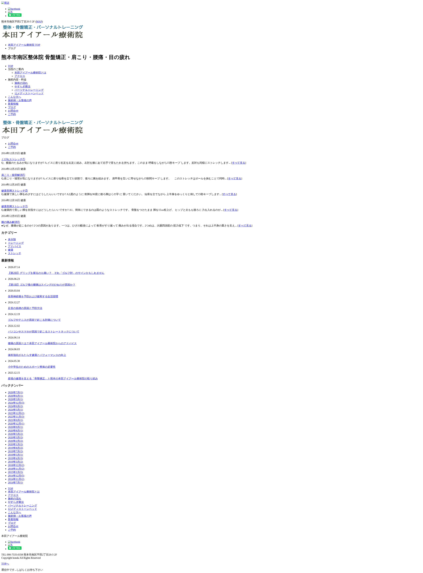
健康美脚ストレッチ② (14, 190)
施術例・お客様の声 (20, 100)
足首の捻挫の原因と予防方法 (25, 308)
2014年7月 (15, 482)
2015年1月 (15, 472)
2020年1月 (15, 444)
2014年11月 (16, 479)
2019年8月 (15, 447)
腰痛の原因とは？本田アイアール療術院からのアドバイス (42, 343)
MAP (39, 21)
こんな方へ (14, 96)
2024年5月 (15, 409)
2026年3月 (15, 399)
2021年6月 (15, 420)
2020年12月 (16, 423)
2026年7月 (15, 392)
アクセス (20, 76)
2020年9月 (15, 427)
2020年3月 (15, 437)
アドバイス (14, 246)
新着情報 (13, 103)
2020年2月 (15, 441)
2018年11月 (16, 468)
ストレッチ (14, 253)
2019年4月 (15, 458)
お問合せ (13, 110)
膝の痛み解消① (10, 222)
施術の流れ (21, 83)
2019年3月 (15, 461)
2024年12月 (16, 402)
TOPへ (5, 563)
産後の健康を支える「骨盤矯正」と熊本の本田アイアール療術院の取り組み (53, 378)
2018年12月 (16, 465)
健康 (10, 249)
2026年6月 (15, 395)
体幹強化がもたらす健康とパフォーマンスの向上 (37, 355)
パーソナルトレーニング (29, 90)
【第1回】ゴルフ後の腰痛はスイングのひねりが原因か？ (41, 284)
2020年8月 (15, 430)
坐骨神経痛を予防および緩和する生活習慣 (33, 296)
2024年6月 (15, 406)
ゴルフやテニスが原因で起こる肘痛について (34, 319)
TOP (10, 66)
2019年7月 (15, 451)
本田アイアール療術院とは (30, 72)
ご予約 (12, 114)
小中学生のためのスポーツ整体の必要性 (32, 366)
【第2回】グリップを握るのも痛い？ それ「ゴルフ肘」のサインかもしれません (56, 273)
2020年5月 (15, 434)
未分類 (12, 239)
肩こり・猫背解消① (13, 175)
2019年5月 (15, 454)
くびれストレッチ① (13, 159)
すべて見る (238, 162)
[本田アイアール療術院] (42, 39)
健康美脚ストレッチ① (14, 206)
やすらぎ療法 (22, 86)
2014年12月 (16, 475)
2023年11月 (16, 416)
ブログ (12, 107)
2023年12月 (16, 413)
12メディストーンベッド (29, 93)
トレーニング (16, 242)
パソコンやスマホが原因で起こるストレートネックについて (43, 331)
